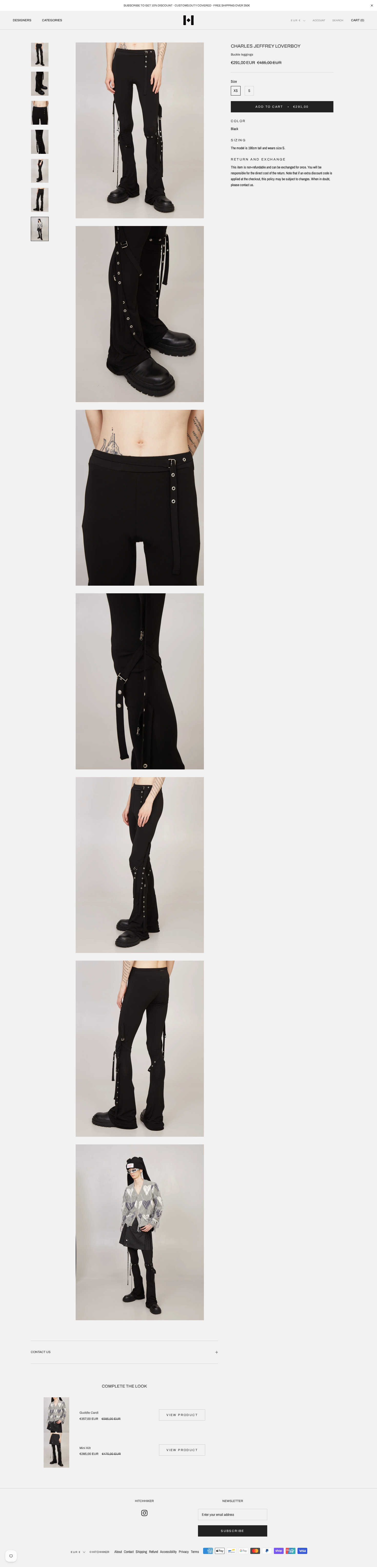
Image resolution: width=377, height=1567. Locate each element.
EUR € (296, 20)
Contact (129, 1551)
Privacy (184, 1551)
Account (319, 20)
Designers (22, 20)
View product (182, 1415)
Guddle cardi (89, 1412)
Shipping (141, 1551)
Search (337, 20)
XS (236, 90)
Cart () (357, 20)
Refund (153, 1551)
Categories (52, 20)
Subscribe (232, 1531)
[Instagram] (144, 1513)
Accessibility (168, 1551)
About (118, 1551)
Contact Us (41, 1352)
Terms (195, 1551)
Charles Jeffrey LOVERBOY (266, 46)
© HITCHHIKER (99, 1551)
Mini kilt (85, 1448)
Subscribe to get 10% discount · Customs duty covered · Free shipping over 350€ (187, 5)
